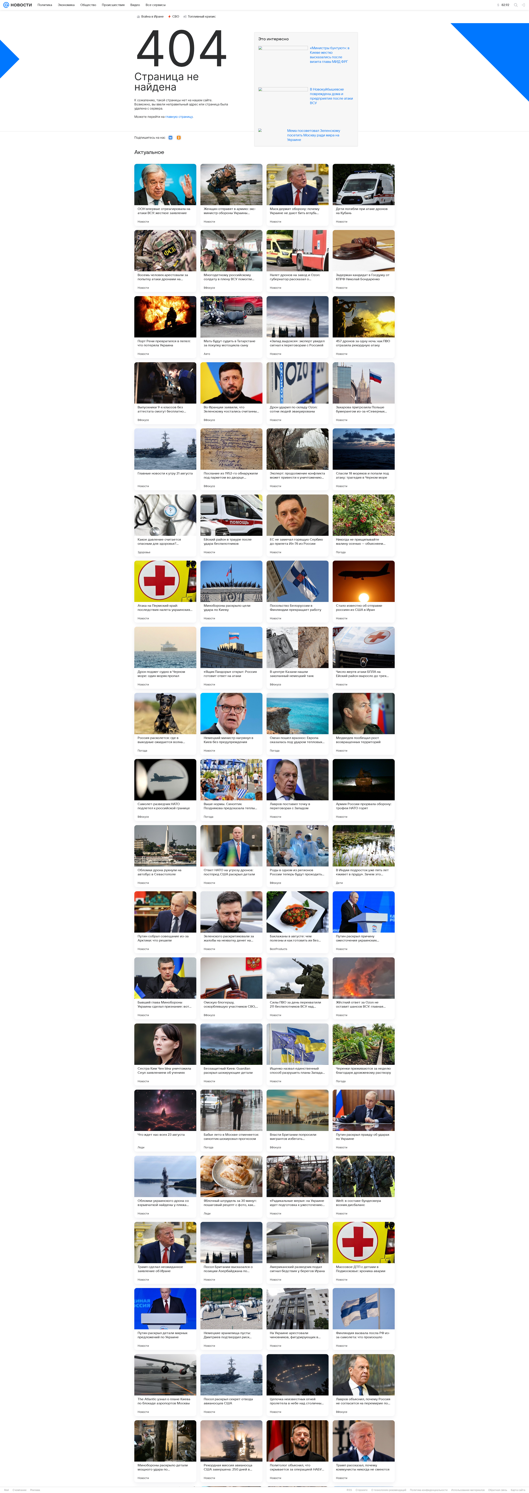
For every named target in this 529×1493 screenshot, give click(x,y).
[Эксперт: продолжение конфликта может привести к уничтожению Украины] (298, 459)
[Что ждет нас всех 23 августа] (165, 1121)
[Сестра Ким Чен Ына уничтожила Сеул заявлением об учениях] (165, 1054)
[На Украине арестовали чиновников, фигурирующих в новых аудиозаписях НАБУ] (298, 1319)
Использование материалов (468, 1490)
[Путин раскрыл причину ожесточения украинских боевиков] (364, 922)
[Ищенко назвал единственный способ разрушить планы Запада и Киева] (298, 1054)
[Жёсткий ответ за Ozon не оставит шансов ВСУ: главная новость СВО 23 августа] (364, 988)
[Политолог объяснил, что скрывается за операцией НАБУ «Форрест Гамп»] (298, 1451)
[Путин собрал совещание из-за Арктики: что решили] (165, 922)
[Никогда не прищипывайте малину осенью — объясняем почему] (364, 525)
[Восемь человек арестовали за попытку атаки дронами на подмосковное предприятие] (165, 261)
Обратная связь (497, 1490)
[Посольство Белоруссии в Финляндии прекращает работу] (298, 592)
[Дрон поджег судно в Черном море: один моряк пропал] (165, 658)
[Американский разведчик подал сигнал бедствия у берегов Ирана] (298, 1253)
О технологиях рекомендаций (388, 1490)
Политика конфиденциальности (429, 1490)
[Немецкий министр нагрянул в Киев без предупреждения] (231, 724)
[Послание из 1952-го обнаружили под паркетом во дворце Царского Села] (231, 459)
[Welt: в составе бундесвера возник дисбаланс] (364, 1187)
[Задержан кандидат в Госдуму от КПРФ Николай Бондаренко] (364, 261)
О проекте (362, 1490)
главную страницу (179, 117)
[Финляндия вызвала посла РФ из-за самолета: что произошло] (364, 1319)
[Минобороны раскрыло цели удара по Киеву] (231, 592)
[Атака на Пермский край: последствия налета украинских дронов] (165, 592)
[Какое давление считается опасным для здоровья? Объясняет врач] (165, 525)
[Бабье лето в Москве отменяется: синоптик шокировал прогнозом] (231, 1121)
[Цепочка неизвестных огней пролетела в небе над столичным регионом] (298, 1385)
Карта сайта (518, 1490)
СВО (175, 16)
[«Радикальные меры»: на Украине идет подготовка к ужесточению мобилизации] (298, 1187)
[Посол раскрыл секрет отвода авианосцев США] (231, 1385)
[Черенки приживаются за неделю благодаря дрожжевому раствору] (364, 1054)
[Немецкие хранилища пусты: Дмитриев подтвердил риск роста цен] (231, 1319)
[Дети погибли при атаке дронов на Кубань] (364, 195)
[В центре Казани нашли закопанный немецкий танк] (298, 658)
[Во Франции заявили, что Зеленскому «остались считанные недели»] (231, 393)
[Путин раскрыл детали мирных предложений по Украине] (165, 1319)
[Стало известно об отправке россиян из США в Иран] (364, 592)
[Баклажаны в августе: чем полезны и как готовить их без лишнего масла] (298, 922)
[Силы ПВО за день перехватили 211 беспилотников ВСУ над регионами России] (298, 988)
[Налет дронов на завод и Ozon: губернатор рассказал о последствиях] (298, 261)
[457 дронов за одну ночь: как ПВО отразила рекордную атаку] (364, 327)
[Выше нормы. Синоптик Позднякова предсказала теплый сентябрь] (231, 790)
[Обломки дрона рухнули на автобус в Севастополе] (165, 856)
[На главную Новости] (20, 5)
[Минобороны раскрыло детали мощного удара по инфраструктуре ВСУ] (165, 1451)
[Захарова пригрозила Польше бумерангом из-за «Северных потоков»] (364, 393)
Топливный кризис (202, 16)
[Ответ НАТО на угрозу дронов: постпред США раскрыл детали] (231, 856)
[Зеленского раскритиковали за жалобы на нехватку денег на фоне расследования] (231, 922)
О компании (19, 1490)
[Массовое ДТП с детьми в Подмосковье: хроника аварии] (364, 1253)
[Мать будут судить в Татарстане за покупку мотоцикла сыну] (231, 327)
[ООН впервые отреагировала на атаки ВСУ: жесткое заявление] (165, 195)
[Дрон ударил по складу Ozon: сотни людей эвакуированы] (298, 393)
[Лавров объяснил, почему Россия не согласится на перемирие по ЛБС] (364, 1385)
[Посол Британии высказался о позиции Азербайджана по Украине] (231, 1253)
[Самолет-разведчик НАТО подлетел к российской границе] (165, 790)
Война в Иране (152, 16)
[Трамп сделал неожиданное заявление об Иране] (165, 1253)
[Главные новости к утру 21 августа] (165, 459)
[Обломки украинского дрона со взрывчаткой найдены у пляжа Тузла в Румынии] (165, 1187)
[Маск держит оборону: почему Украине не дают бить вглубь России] (298, 195)
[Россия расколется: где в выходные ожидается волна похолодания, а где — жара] (165, 724)
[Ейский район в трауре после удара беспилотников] (231, 525)
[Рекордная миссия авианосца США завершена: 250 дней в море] (231, 1451)
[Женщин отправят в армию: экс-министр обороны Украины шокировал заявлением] (231, 195)
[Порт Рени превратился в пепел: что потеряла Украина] (165, 327)
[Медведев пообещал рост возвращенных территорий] (364, 724)
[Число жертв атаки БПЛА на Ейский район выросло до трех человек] (364, 658)
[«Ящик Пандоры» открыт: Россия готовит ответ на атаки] (231, 658)
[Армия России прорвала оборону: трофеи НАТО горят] (364, 790)
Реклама (35, 1490)
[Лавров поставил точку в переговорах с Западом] (298, 790)
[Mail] (6, 5)
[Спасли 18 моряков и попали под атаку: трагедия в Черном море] (364, 459)
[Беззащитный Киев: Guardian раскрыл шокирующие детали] (231, 1054)
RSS (349, 1490)
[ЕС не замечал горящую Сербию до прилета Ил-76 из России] (298, 525)
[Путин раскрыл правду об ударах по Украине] (364, 1121)
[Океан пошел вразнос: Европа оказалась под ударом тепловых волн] (298, 724)
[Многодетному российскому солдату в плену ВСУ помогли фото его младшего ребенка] (231, 261)
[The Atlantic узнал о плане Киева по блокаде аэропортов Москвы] (165, 1385)
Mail (6, 1490)
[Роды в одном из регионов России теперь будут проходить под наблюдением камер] (298, 856)
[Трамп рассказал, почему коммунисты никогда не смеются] (364, 1451)
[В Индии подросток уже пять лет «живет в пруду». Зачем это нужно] (364, 856)
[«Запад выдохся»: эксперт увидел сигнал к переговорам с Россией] (298, 327)
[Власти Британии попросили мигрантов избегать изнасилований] (298, 1121)
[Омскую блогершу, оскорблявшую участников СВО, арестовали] (231, 988)
